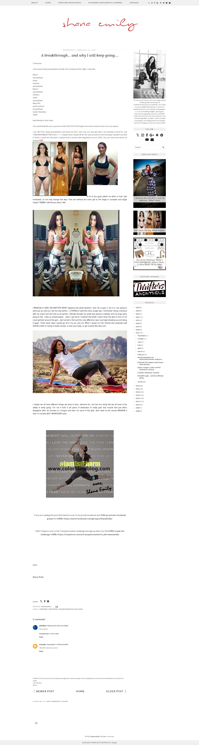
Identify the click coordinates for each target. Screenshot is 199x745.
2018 (138, 330)
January (140, 382)
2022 (138, 317)
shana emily (100, 23)
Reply (41, 637)
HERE (41, 140)
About (34, 3)
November (142, 336)
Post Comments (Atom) (57, 701)
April (139, 348)
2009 (138, 408)
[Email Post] (56, 606)
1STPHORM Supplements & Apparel (105, 3)
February (141, 355)
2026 (138, 308)
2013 (138, 395)
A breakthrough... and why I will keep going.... (150, 377)
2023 (138, 314)
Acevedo (42, 644)
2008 (138, 411)
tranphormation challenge (71, 609)
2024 (138, 311)
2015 (138, 389)
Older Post (115, 691)
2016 (138, 386)
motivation (53, 609)
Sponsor (134, 3)
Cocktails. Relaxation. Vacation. (148, 373)
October (141, 339)
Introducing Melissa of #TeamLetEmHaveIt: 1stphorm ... (150, 358)
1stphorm (43, 609)
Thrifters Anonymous (69, 3)
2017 (138, 333)
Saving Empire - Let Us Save (49, 634)
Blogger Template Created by (99, 742)
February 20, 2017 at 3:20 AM (57, 626)
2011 (138, 401)
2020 (138, 323)
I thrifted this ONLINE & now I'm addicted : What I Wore (150, 199)
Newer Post (45, 691)
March (140, 351)
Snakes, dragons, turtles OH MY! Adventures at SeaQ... (149, 368)
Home (48, 3)
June (139, 342)
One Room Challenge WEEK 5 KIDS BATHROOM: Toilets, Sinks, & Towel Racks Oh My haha (150, 262)
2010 (138, 405)
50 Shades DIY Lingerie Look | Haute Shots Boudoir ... (150, 363)
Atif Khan (42, 626)
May (139, 345)
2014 (138, 392)
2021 (138, 320)
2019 (138, 327)
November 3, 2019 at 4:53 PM (57, 644)
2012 (138, 398)
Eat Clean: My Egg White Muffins (149, 230)
